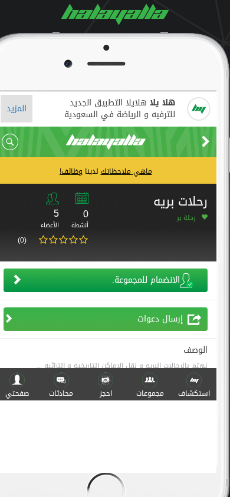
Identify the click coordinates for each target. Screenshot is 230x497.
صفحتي (17, 393)
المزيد (16, 109)
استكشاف (194, 393)
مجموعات (150, 393)
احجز (106, 393)
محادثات (61, 393)
